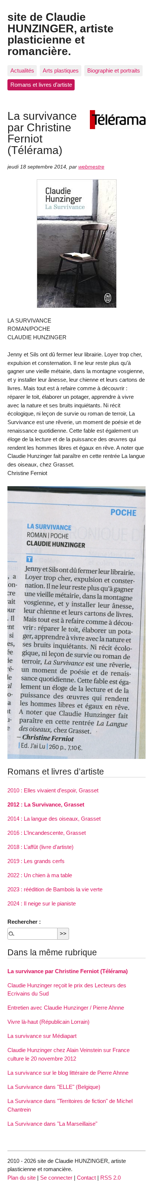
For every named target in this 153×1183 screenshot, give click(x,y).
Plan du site (21, 1177)
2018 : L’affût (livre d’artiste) (40, 847)
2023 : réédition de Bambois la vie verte (54, 889)
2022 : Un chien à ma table (39, 875)
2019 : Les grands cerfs (36, 861)
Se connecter (56, 1177)
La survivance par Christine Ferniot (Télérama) (67, 971)
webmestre (91, 167)
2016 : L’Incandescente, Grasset (46, 833)
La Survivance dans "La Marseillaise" (52, 1124)
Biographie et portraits (113, 70)
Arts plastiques (61, 70)
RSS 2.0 (110, 1177)
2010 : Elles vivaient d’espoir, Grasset (52, 790)
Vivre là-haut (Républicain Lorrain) (48, 1022)
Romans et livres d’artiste (41, 84)
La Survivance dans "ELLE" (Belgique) (53, 1087)
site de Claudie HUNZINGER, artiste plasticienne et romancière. (60, 33)
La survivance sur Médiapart (41, 1036)
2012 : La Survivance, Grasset (45, 804)
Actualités (22, 70)
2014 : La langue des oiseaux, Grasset (54, 818)
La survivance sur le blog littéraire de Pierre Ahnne (67, 1073)
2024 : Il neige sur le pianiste (41, 903)
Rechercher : (24, 921)
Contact (86, 1177)
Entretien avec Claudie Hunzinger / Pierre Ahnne (65, 1007)
